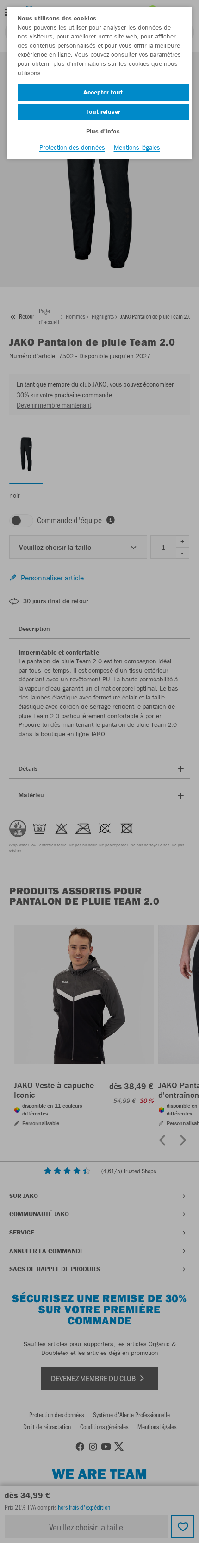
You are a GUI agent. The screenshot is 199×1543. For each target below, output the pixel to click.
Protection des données (72, 147)
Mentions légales (137, 147)
